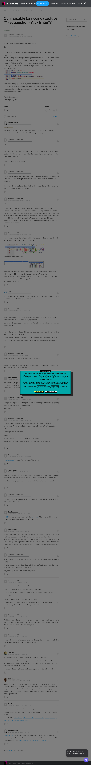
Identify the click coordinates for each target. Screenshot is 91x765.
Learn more (49, 379)
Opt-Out (58, 388)
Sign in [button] (80, 3)
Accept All (39, 391)
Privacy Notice (41, 385)
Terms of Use (55, 385)
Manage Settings (50, 391)
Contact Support (42, 3)
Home (10, 3)
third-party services (33, 386)
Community (54, 3)
